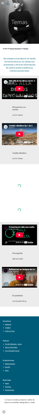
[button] (2, 3)
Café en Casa (10, 331)
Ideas (7, 383)
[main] (19, 22)
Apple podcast (10, 364)
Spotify (8, 367)
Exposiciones (9, 390)
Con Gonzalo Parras (12, 351)
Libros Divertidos (11, 347)
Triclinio (8, 328)
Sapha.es (8, 324)
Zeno (7, 370)
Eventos (8, 387)
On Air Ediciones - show (13, 344)
